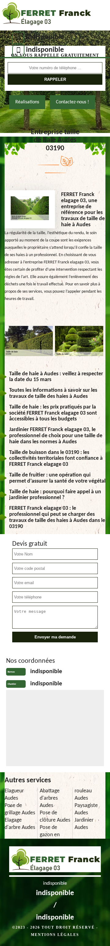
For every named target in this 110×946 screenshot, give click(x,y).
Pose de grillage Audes (20, 809)
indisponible (45, 37)
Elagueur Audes (14, 794)
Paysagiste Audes (86, 809)
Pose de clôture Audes (55, 816)
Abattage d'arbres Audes (50, 798)
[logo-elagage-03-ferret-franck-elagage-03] (46, 15)
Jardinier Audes (84, 823)
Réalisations (27, 102)
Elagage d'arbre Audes (20, 823)
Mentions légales (55, 935)
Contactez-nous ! (72, 102)
